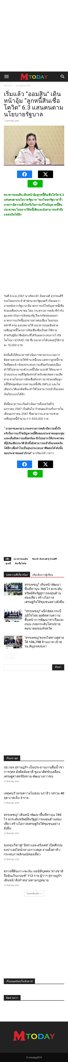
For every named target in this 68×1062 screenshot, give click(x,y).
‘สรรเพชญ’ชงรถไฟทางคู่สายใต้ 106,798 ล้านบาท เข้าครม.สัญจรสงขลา (44, 642)
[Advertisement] (34, 36)
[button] (6, 77)
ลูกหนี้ (8, 563)
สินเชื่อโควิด (20, 563)
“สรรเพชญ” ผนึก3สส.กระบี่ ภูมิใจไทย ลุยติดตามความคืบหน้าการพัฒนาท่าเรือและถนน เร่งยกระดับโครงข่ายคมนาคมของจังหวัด (44, 619)
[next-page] (12, 656)
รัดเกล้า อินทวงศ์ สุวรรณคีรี (44, 558)
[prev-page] (6, 656)
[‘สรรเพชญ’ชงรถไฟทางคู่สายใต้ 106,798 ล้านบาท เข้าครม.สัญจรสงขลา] (13, 642)
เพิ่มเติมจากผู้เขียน (42, 574)
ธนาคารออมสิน (21, 558)
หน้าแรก (8, 85)
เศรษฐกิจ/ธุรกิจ (23, 85)
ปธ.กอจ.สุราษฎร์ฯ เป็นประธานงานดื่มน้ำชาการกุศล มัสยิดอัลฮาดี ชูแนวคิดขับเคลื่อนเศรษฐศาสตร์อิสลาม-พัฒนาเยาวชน (34, 771)
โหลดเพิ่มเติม (32, 893)
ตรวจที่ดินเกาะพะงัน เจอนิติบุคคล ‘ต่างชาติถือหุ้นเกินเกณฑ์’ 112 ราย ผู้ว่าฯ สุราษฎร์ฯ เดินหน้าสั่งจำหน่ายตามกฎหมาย (33, 875)
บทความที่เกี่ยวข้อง (17, 574)
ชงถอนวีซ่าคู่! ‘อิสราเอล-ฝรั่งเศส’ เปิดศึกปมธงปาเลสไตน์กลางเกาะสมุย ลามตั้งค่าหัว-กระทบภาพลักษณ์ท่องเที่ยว (33, 849)
